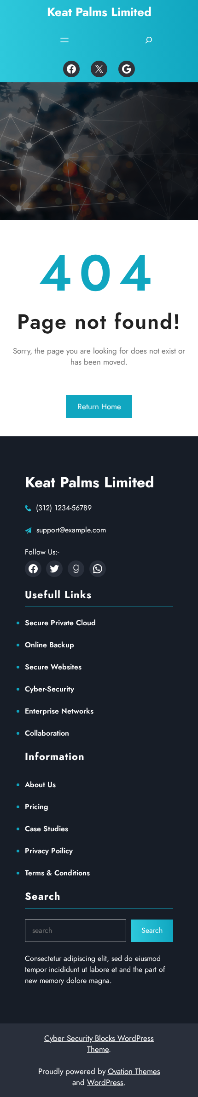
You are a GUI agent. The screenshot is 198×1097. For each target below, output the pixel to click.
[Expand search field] (148, 40)
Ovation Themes (134, 1071)
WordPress (105, 1082)
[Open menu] (64, 40)
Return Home (99, 406)
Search (152, 930)
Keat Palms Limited (99, 12)
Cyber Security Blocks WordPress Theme (99, 1044)
